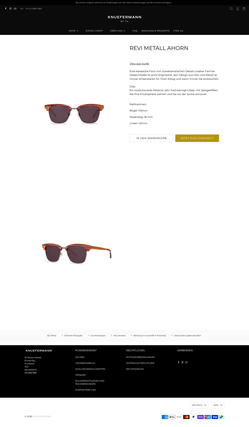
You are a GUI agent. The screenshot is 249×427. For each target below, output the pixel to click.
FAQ (135, 30)
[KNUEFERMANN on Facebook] (6, 8)
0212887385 (31, 372)
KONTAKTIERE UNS (85, 390)
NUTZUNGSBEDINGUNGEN (140, 357)
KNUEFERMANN (42, 416)
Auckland (29, 363)
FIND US (178, 30)
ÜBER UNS (116, 30)
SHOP (72, 30)
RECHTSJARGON (135, 369)
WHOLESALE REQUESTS (155, 30)
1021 (26, 366)
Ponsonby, (30, 360)
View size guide (139, 63)
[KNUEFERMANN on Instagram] (11, 8)
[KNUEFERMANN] (124, 20)
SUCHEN (80, 357)
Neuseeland (31, 369)
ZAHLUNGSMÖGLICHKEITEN (90, 369)
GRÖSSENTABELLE (85, 363)
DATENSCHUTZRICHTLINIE (140, 363)
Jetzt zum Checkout (197, 138)
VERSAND (80, 375)
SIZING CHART (94, 30)
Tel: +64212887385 (31, 8)
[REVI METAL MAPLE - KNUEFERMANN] (74, 113)
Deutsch (197, 405)
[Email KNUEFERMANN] (16, 8)
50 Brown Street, (33, 357)
